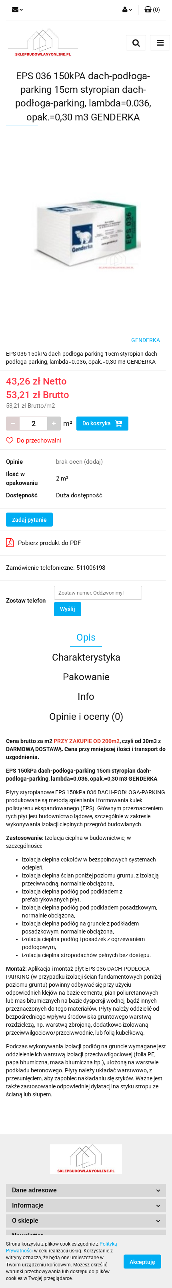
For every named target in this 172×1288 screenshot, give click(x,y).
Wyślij (67, 609)
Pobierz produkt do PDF (49, 543)
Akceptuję (142, 1261)
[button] (152, 10)
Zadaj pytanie (29, 520)
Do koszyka (97, 423)
